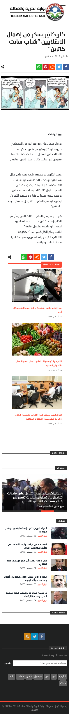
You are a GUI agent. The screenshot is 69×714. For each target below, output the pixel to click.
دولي (29, 676)
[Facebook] (41, 636)
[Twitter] (34, 636)
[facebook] (66, 67)
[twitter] (59, 67)
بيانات (11, 676)
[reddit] (52, 67)
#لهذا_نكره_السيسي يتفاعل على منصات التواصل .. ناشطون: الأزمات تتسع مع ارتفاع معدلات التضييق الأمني (35, 497)
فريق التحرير (58, 506)
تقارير (47, 676)
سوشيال (38, 676)
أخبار (47, 56)
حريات (63, 683)
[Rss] (27, 636)
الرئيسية (62, 676)
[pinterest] (46, 67)
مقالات (20, 676)
